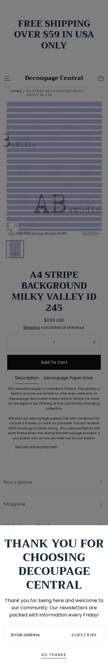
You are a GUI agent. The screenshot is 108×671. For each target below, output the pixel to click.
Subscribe (84, 634)
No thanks (54, 654)
